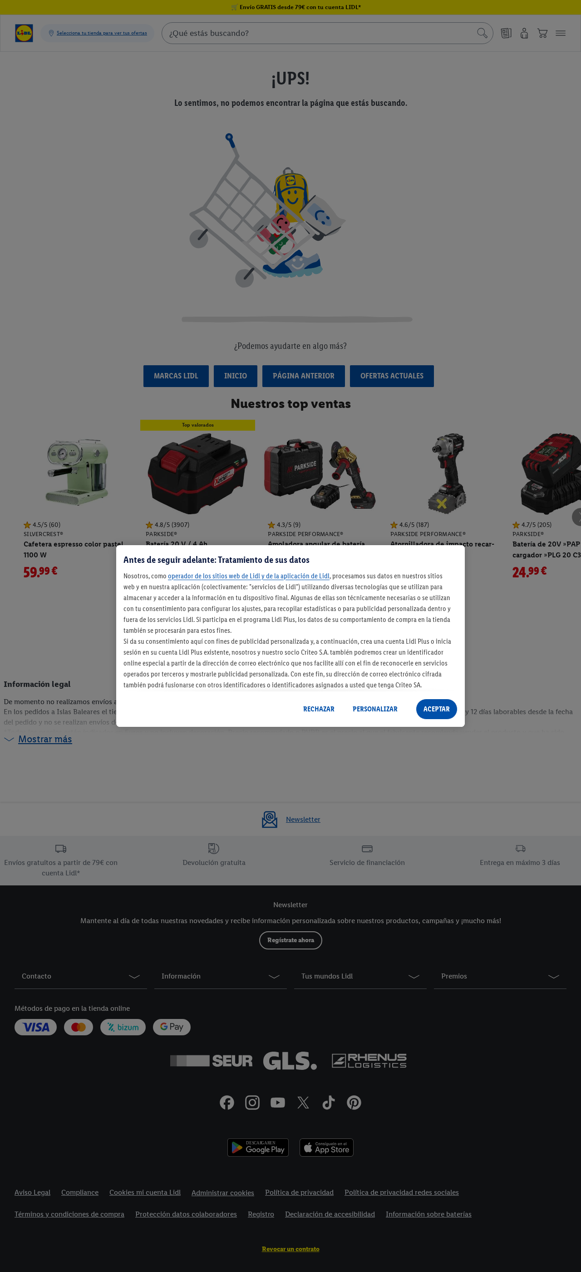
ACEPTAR (436, 709)
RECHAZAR (319, 709)
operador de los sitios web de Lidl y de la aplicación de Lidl (249, 575)
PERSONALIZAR (375, 709)
